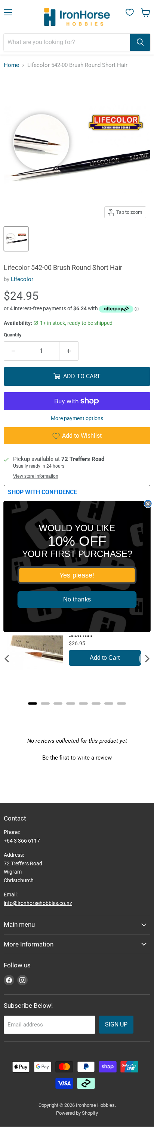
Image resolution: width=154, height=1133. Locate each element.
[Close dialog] (147, 503)
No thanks (77, 599)
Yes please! (76, 575)
